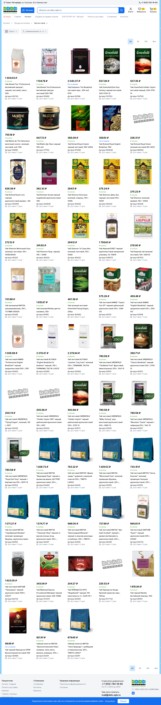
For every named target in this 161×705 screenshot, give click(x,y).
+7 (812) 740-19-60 (149, 3)
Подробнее (110, 701)
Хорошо (123, 701)
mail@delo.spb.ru (111, 695)
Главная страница (9, 694)
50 (138, 41)
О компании (112, 17)
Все (154, 41)
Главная (17, 17)
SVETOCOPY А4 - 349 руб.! (73, 17)
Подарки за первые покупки (46, 17)
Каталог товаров (9, 684)
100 (145, 41)
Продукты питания (22, 23)
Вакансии (37, 691)
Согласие (64, 687)
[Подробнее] (18, 73)
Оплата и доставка (95, 17)
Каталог (29, 10)
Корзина (5, 691)
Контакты (124, 17)
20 (130, 41)
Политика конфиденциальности (73, 684)
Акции (8, 17)
